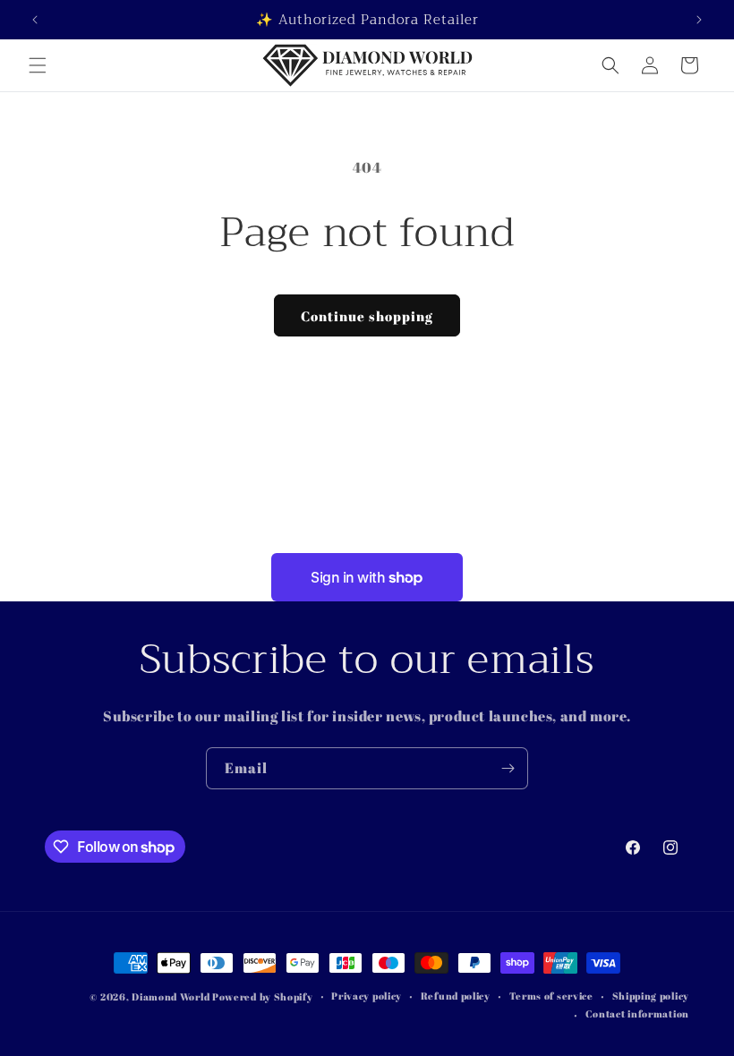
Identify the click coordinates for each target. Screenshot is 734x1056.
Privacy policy (366, 995)
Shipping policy (651, 995)
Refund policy (456, 995)
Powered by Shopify (262, 996)
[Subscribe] (507, 768)
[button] (37, 65)
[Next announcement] (699, 19)
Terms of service (551, 995)
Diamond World (172, 996)
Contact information (637, 1013)
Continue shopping (367, 316)
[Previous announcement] (35, 19)
